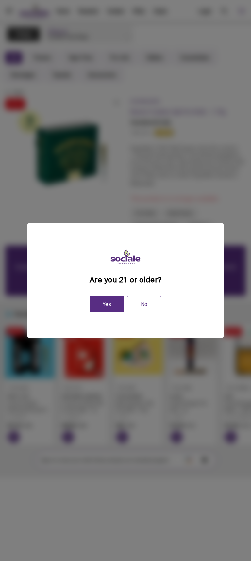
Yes (107, 304)
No (144, 304)
